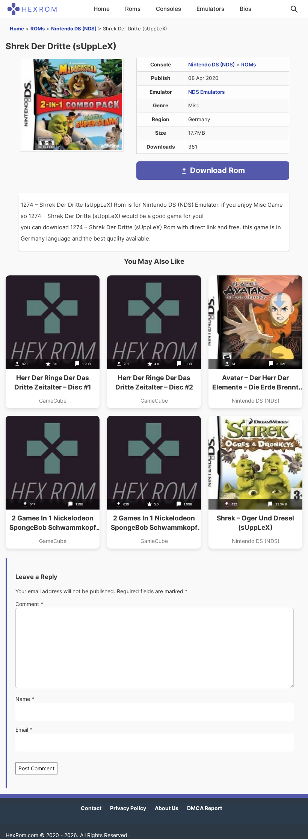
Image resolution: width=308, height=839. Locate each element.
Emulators (210, 8)
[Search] (294, 9)
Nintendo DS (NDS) (74, 29)
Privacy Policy (128, 808)
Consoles (168, 8)
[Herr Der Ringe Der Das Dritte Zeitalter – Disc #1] (53, 341)
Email (23, 729)
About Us (166, 808)
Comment (29, 604)
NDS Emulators (206, 92)
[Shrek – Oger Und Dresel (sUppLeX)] (255, 482)
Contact (91, 808)
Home (102, 8)
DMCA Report (204, 808)
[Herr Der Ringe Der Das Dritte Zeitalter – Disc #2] (154, 341)
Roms (132, 8)
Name (24, 699)
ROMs (37, 29)
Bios (245, 8)
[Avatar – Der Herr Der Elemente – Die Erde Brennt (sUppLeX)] (255, 341)
